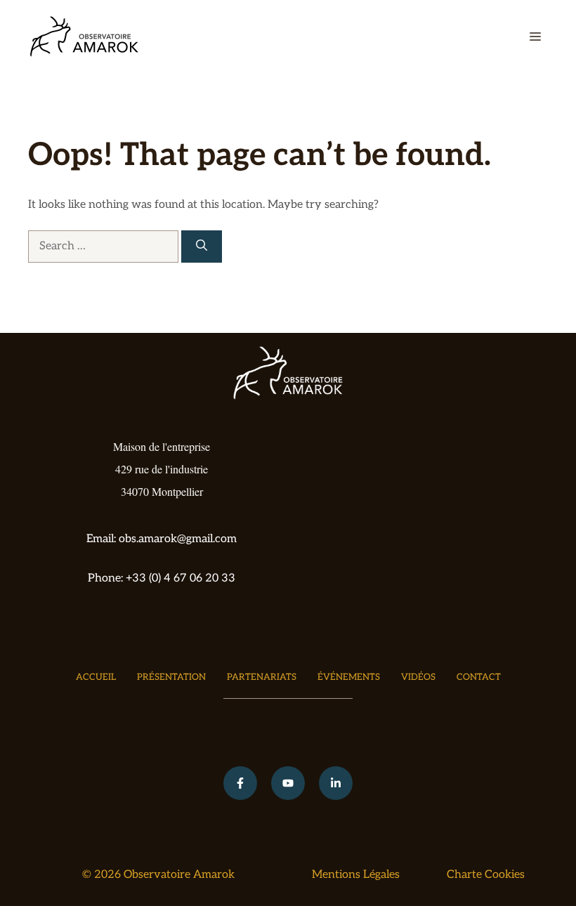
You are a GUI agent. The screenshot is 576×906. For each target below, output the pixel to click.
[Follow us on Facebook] (240, 783)
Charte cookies (486, 874)
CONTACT (479, 677)
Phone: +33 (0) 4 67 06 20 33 (161, 578)
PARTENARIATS (261, 677)
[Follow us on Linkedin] (336, 783)
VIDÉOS (418, 677)
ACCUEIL (96, 677)
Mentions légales (356, 874)
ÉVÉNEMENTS (349, 677)
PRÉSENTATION (171, 677)
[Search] (201, 246)
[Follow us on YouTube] (288, 783)
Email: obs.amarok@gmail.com (161, 539)
